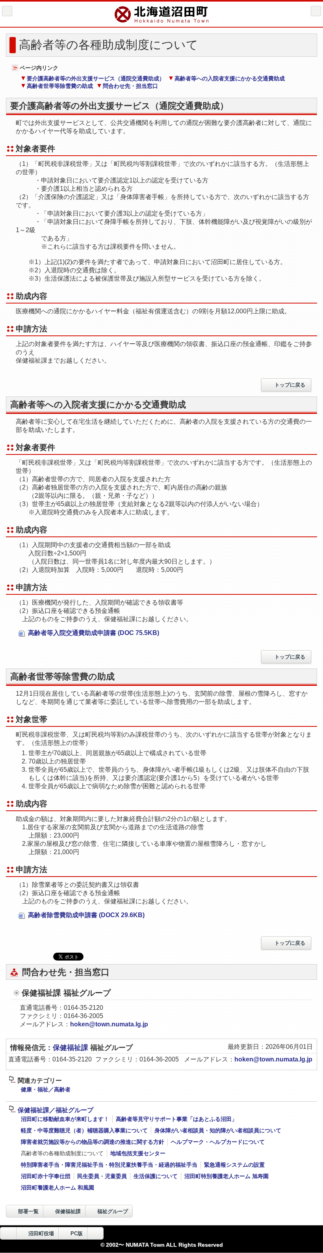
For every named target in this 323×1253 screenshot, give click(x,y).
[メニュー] (316, 11)
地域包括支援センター (137, 1153)
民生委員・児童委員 (102, 1176)
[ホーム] (7, 11)
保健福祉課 (71, 1048)
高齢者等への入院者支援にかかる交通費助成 (229, 78)
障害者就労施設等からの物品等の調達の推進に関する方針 (92, 1142)
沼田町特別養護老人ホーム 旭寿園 (226, 1176)
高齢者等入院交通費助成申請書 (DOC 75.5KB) (92, 632)
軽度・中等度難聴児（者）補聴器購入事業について (84, 1130)
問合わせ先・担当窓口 (130, 86)
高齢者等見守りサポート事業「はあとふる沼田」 (176, 1119)
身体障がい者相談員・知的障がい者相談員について (217, 1130)
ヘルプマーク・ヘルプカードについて (218, 1142)
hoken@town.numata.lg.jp (109, 1024)
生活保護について (156, 1176)
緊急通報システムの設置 (234, 1165)
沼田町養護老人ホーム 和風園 (57, 1187)
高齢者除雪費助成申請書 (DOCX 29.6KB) (85, 915)
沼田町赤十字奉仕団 (46, 1176)
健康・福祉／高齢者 (46, 1089)
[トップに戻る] (95, 1233)
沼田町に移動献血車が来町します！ (65, 1119)
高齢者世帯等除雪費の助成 (60, 86)
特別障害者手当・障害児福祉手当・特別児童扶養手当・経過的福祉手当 (109, 1165)
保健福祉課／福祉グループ (55, 1110)
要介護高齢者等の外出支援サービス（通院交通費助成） (96, 78)
